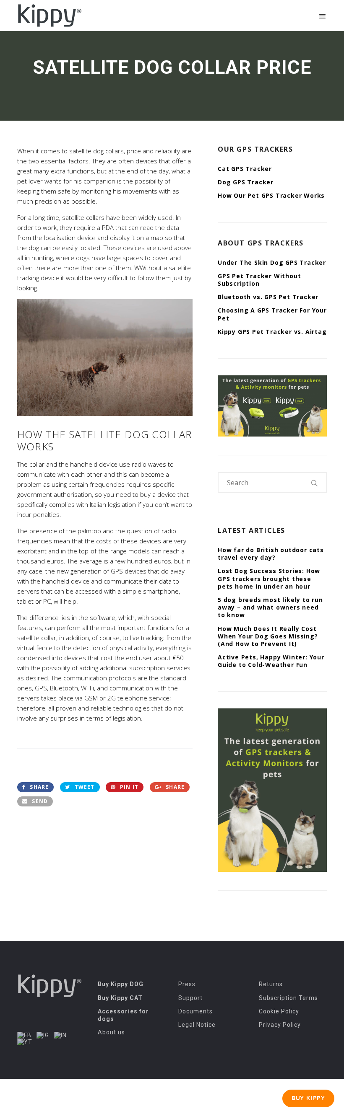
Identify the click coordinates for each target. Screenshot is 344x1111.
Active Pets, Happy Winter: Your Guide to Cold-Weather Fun (271, 661)
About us (111, 1032)
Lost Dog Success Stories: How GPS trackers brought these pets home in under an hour (269, 578)
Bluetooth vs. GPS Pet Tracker (268, 297)
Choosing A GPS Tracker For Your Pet (272, 314)
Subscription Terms (288, 998)
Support (190, 998)
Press (186, 984)
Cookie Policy (279, 1011)
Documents (195, 1011)
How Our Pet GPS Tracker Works (271, 195)
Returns (271, 984)
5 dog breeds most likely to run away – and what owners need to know (270, 607)
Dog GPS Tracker (246, 182)
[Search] (314, 482)
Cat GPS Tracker (245, 169)
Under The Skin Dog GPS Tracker (272, 262)
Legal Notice (197, 1024)
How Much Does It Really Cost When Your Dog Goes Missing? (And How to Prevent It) (268, 636)
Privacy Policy (280, 1024)
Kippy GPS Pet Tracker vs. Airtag (272, 332)
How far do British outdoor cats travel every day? (271, 553)
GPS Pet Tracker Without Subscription (259, 279)
